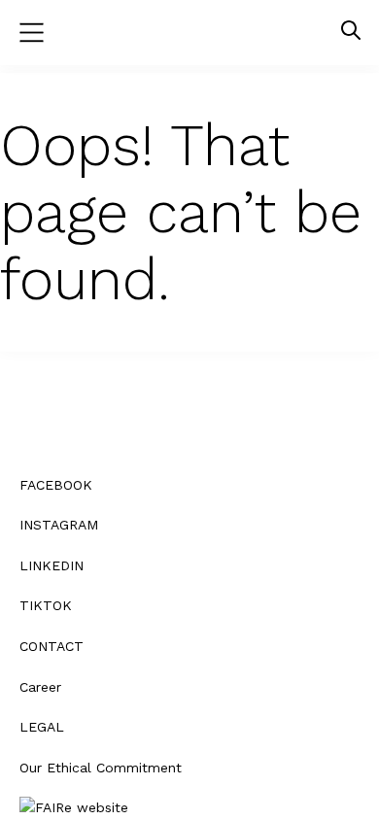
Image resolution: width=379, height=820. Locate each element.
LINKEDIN (51, 565)
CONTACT (51, 646)
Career (40, 687)
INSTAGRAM (58, 524)
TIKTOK (45, 605)
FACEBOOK (55, 485)
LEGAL (41, 727)
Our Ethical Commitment (100, 767)
